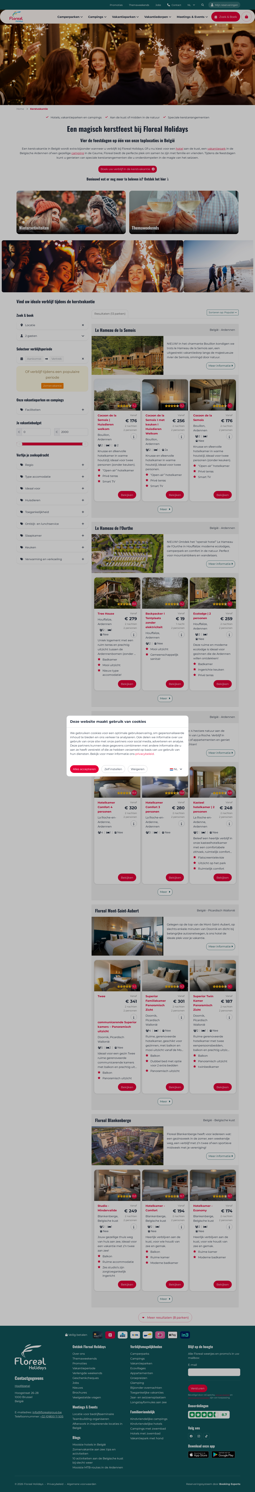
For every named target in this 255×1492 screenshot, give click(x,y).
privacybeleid (144, 754)
